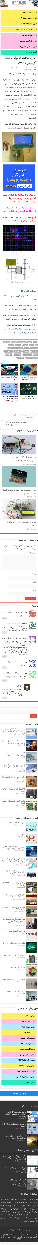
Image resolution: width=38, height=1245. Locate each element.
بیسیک (29, 342)
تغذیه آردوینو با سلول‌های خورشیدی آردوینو (16, 1137)
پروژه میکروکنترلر (27, 355)
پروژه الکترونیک (8, 351)
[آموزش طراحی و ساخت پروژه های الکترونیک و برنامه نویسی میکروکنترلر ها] (19, 3)
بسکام (26, 348)
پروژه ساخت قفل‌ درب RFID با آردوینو (14, 1125)
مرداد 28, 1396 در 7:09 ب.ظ (11, 673)
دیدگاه (33, 553)
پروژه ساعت (29, 358)
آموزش (30, 12)
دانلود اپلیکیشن (13, 1229)
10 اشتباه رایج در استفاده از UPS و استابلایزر (13, 790)
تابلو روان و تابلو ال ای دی (19, 1093)
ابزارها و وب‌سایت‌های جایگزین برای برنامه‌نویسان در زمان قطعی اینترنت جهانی (14, 730)
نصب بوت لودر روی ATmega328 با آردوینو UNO (13, 908)
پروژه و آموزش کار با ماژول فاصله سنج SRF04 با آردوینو (14, 871)
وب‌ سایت (32, 590)
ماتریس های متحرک (18, 967)
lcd (14, 342)
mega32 (26, 351)
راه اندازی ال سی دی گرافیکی (15, 348)
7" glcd (18, 345)
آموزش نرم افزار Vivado (17, 822)
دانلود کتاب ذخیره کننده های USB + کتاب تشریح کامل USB (15, 422)
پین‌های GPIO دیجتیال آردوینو (14, 955)
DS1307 (11, 345)
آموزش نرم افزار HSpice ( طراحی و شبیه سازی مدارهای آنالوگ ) (13, 847)
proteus (8, 355)
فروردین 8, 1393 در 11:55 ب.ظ (12, 612)
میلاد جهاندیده (29, 67)
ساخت (27, 1049)
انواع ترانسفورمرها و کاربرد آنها (15, 1168)
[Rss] (21, 1232)
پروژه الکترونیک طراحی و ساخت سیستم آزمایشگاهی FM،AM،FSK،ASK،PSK (14, 921)
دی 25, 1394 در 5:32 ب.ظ (10, 662)
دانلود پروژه (7, 342)
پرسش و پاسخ (25, 1229)
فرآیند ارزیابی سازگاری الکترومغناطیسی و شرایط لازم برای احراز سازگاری (14, 1181)
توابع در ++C (20, 834)
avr (36, 358)
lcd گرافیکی (34, 348)
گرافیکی (25, 345)
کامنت (9, 325)
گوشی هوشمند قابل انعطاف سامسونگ (15, 992)
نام (34, 574)
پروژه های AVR (28, 69)
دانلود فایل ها (28, 291)
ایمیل (33, 582)
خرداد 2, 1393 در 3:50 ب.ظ (11, 623)
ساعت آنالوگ (17, 355)
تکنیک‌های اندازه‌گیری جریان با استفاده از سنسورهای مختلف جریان (14, 1157)
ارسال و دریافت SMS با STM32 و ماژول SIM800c (13, 883)
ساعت (35, 355)
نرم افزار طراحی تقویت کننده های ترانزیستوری (24, 415)
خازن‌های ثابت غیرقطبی (17, 931)
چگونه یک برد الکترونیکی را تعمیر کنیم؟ (13, 802)
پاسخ (4, 618)
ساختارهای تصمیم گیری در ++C (14, 943)
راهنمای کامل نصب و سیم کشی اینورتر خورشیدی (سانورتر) (14, 753)
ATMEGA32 (34, 351)
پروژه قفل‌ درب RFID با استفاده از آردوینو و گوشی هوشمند (15, 1114)
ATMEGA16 (18, 351)
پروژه (35, 342)
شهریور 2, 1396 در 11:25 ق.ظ (11, 689)
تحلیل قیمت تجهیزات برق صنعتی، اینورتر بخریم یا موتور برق (13, 741)
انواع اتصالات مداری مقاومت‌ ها (14, 979)
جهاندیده (19, 685)
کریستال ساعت (21, 342)
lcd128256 (21, 358)
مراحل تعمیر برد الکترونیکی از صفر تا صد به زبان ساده (13, 778)
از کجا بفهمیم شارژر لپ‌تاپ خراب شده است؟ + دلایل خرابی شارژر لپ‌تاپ (13, 766)
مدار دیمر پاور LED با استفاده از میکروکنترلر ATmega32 (23, 459)
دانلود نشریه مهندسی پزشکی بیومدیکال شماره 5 (15, 895)
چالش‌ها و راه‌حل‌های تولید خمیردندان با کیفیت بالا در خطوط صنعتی (13, 860)
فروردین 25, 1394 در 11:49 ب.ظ (12, 638)
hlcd (31, 345)
